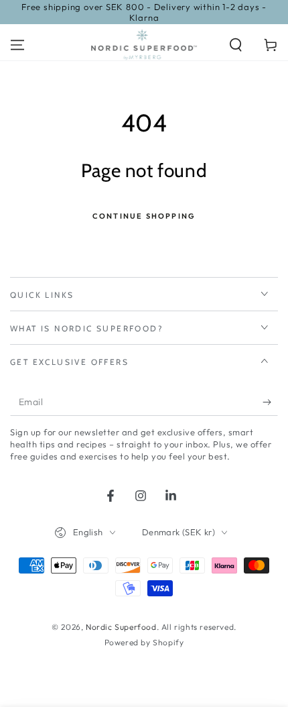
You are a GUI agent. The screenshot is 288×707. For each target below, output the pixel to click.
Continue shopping (144, 216)
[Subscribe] (270, 402)
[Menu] (17, 45)
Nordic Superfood (121, 627)
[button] (235, 45)
